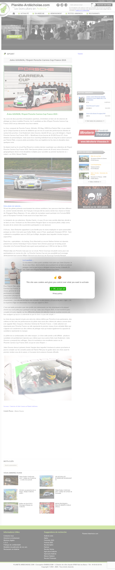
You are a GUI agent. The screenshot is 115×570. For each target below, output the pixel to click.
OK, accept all (59, 288)
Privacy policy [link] (57, 293)
